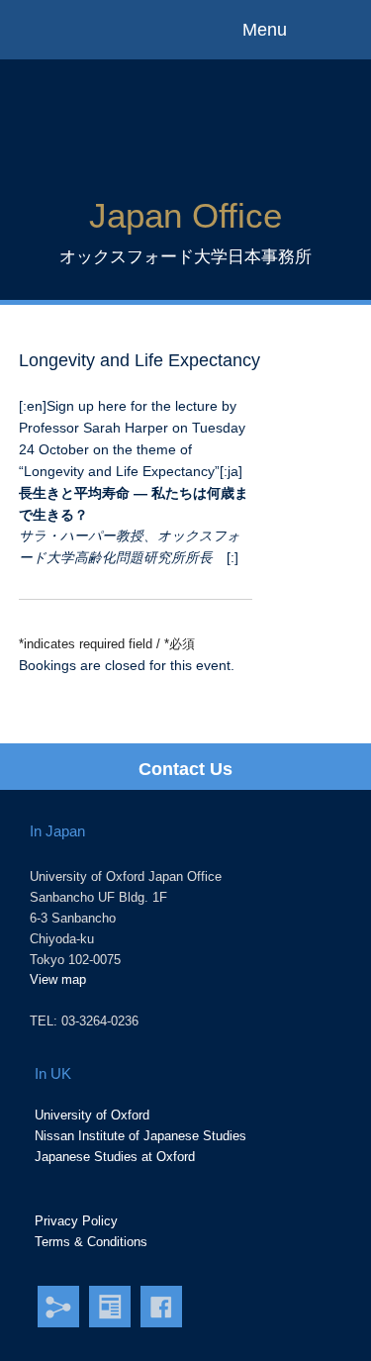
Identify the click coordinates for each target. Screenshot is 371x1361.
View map (58, 979)
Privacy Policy (76, 1221)
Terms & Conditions (91, 1241)
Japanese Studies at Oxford (115, 1156)
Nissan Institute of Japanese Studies (140, 1135)
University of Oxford (92, 1115)
